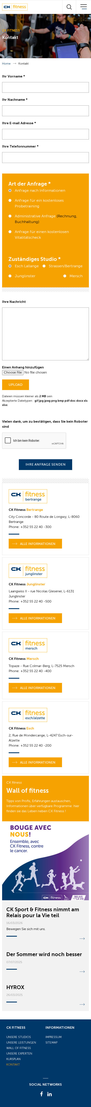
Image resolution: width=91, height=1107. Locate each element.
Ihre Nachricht (14, 302)
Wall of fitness (18, 1048)
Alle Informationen (37, 544)
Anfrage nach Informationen (40, 190)
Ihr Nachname (15, 100)
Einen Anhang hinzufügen (23, 367)
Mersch (76, 276)
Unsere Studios (18, 1037)
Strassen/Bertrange (66, 266)
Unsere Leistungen (21, 1042)
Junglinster (25, 276)
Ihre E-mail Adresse (19, 123)
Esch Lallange (27, 266)
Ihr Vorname (13, 76)
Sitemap (51, 1042)
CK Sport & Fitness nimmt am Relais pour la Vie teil (42, 912)
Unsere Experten (19, 1053)
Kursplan (13, 1059)
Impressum (54, 1037)
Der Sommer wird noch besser (44, 954)
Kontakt (13, 1064)
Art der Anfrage (29, 184)
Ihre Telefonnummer (20, 146)
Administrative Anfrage (36, 216)
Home (6, 63)
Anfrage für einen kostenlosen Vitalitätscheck (42, 234)
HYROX (15, 987)
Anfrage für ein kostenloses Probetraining (39, 203)
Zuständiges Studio (34, 259)
